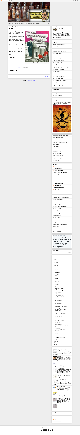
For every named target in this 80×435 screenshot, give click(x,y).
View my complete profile (57, 37)
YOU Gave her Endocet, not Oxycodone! (59, 289)
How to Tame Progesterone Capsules (59, 44)
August (56, 274)
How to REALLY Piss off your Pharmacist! (60, 142)
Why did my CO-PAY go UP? (57, 82)
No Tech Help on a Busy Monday (58, 213)
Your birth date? (57, 302)
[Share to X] (25, 67)
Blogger (53, 432)
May (55, 278)
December (57, 268)
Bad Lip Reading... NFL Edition (60, 296)
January (56, 284)
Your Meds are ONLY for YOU (58, 85)
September (57, 272)
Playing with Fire (55, 220)
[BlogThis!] (24, 67)
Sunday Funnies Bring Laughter (60, 332)
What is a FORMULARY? (57, 71)
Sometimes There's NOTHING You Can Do (60, 224)
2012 (55, 342)
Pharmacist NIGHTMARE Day (58, 217)
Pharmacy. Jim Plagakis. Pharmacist (60, 172)
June (56, 277)
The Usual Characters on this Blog (58, 69)
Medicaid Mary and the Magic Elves (59, 210)
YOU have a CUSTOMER (57, 231)
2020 (55, 257)
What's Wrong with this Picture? (58, 229)
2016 (55, 263)
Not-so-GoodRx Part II (61, 386)
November (57, 269)
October (56, 271)
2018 (55, 260)
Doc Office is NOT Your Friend (58, 201)
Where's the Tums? (58, 292)
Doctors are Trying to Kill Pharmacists (63, 398)
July (55, 275)
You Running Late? (56, 160)
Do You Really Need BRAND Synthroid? (59, 51)
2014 (55, 266)
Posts (55, 419)
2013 (55, 341)
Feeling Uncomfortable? (57, 204)
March (56, 281)
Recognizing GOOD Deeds (57, 151)
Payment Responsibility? (57, 215)
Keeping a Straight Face (57, 146)
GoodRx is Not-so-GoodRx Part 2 (58, 55)
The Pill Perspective (57, 185)
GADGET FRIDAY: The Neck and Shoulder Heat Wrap (60, 335)
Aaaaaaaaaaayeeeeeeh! (59, 308)
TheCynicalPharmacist (58, 189)
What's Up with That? (58, 300)
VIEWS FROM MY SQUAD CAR (59, 191)
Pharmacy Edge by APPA (58, 170)
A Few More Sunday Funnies (59, 295)
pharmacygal (56, 174)
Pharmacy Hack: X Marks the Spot (60, 313)
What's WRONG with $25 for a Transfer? (60, 80)
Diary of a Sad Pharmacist (57, 140)
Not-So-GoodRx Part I (61, 368)
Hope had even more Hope (59, 290)
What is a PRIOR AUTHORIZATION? (59, 76)
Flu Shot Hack (55, 42)
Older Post (47, 76)
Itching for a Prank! (56, 144)
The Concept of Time (56, 64)
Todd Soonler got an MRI (61, 374)
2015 (55, 265)
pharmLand (56, 176)
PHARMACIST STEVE (57, 168)
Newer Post (11, 76)
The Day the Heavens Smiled (58, 155)
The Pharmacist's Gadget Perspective (61, 181)
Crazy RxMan (61, 28)
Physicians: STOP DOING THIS (58, 219)
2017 (55, 262)
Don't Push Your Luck (58, 316)
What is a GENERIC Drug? (57, 73)
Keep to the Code (56, 100)
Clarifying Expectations (58, 303)
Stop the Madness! (58, 293)
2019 (55, 259)
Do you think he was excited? (60, 337)
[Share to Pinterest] (27, 67)
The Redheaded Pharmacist (59, 187)
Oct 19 (64, 235)
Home (29, 76)
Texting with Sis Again (58, 324)
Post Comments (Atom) (31, 80)
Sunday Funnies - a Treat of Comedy (61, 306)
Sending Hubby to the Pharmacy (58, 60)
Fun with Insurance (58, 305)
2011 (55, 344)
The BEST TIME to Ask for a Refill (58, 62)
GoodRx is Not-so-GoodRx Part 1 (58, 53)
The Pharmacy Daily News (58, 183)
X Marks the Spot (56, 46)
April (55, 280)
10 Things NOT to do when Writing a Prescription (61, 197)
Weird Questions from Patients (58, 158)
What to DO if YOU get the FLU (58, 78)
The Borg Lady (57, 328)
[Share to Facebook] (26, 67)
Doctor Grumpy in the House (59, 166)
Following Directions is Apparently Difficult (60, 206)
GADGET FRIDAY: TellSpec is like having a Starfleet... (60, 310)
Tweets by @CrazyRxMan (57, 95)
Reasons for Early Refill (57, 149)
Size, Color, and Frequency (57, 153)
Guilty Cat (56, 333)
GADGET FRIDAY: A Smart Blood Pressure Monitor (60, 286)
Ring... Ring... (55, 222)
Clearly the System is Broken (58, 199)
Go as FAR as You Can (57, 208)
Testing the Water (56, 226)
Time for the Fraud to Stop (57, 228)
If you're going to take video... (60, 320)
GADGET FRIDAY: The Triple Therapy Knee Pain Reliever (61, 322)
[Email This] (23, 67)
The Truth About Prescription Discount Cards (60, 67)
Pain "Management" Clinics (57, 58)
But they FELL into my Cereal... (58, 137)
